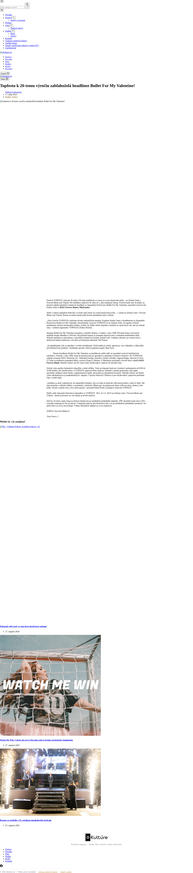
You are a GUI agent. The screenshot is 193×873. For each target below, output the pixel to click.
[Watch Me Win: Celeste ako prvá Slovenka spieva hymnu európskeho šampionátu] (50, 735)
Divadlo (8, 59)
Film (7, 62)
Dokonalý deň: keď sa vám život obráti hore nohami (23, 626)
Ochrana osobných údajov (48, 872)
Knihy (8, 66)
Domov (8, 57)
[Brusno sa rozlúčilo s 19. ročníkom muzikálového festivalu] (50, 815)
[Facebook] (1, 866)
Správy (15, 97)
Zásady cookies (66, 872)
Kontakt (8, 69)
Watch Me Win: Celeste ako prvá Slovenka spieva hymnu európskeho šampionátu (36, 740)
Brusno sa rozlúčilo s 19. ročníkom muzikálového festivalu (25, 820)
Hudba (8, 64)
